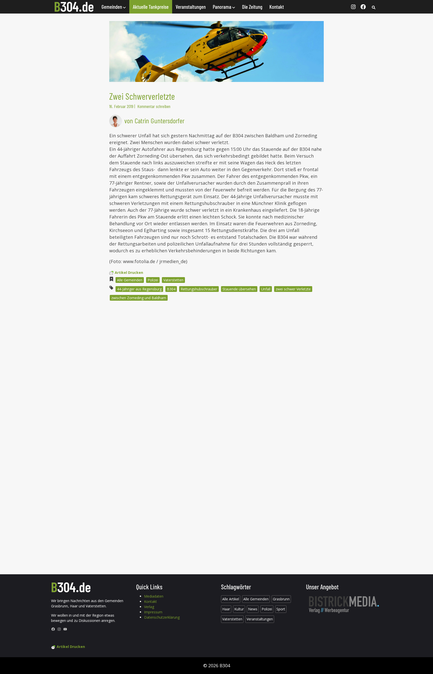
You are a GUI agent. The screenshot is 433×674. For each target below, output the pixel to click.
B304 (171, 289)
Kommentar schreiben (153, 106)
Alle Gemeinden (129, 280)
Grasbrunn (281, 599)
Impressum (153, 612)
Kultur (239, 609)
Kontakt (276, 7)
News (252, 609)
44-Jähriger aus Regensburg (139, 289)
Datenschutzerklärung (162, 617)
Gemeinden (112, 7)
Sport (280, 609)
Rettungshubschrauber (199, 289)
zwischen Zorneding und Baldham (138, 297)
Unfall (265, 289)
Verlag (149, 606)
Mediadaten (153, 596)
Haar (226, 609)
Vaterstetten (173, 280)
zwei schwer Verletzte (293, 289)
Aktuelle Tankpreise (151, 7)
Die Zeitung (252, 7)
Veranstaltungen (191, 7)
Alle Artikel (230, 599)
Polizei (153, 280)
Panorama (222, 7)
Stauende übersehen (239, 289)
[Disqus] (216, 372)
